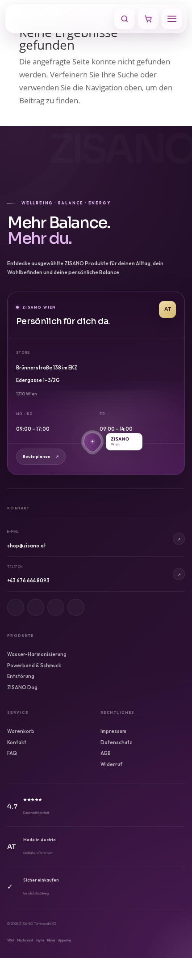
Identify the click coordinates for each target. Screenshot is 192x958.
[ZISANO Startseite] (61, 18)
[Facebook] (35, 607)
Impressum (113, 731)
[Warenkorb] (148, 18)
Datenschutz (116, 742)
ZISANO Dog (22, 687)
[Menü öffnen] (172, 18)
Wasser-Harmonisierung (37, 654)
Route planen (41, 456)
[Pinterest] (55, 607)
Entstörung (20, 676)
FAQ (12, 753)
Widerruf (111, 764)
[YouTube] (75, 607)
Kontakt (16, 742)
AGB (105, 753)
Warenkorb (20, 731)
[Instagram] (15, 607)
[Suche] (124, 18)
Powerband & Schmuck (34, 665)
